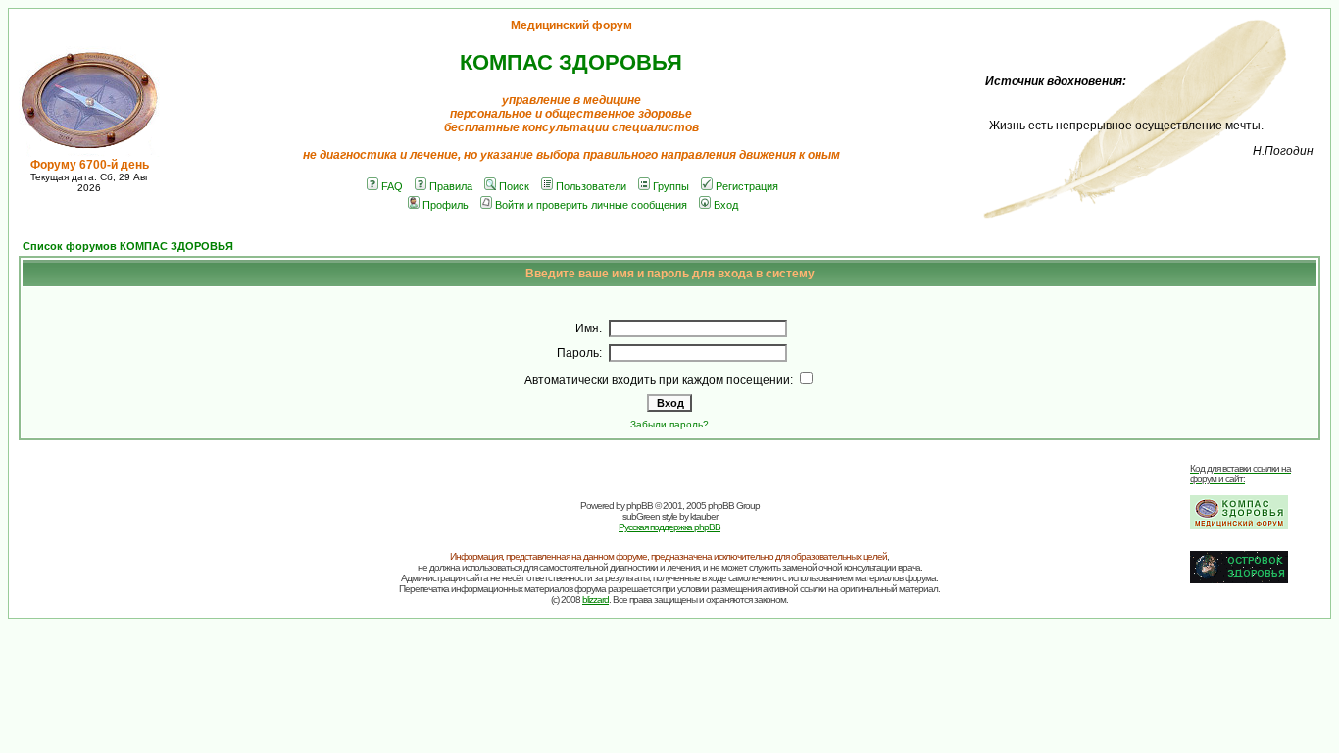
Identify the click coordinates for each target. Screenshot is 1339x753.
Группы (671, 186)
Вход (726, 205)
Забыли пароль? (669, 424)
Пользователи (591, 186)
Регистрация (747, 186)
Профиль (445, 205)
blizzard (595, 599)
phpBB (639, 505)
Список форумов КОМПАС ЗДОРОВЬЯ (128, 246)
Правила (450, 186)
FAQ (392, 186)
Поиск (514, 186)
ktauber (704, 516)
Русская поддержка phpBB (669, 527)
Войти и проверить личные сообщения (591, 205)
